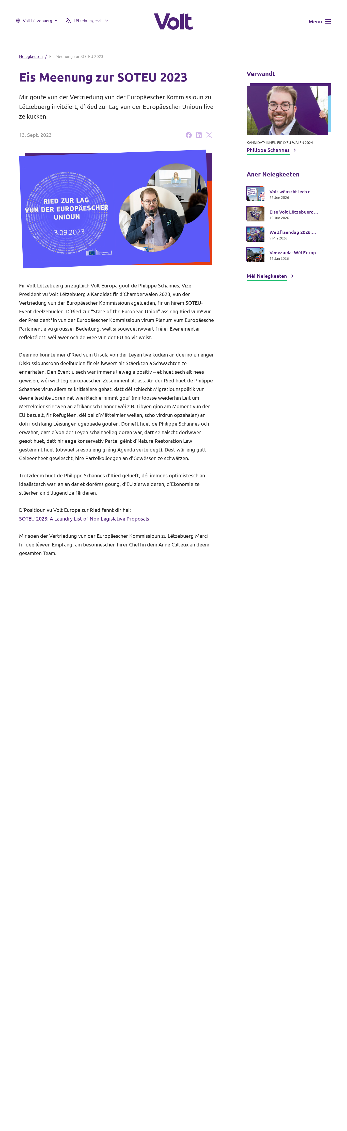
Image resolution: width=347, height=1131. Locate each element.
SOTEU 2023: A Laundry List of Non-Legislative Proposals (84, 519)
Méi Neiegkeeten (267, 276)
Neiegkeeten (31, 56)
